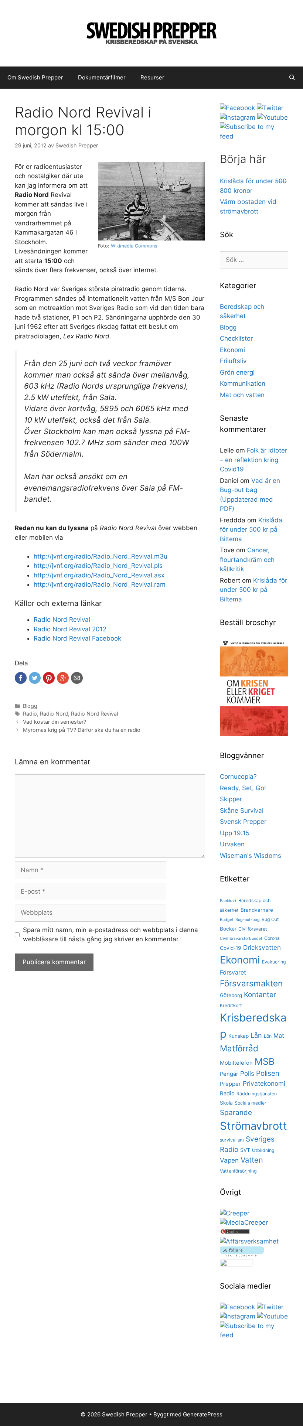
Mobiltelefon (236, 1063)
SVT (245, 1150)
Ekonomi (232, 350)
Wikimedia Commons (134, 246)
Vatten (252, 1160)
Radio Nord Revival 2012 (70, 629)
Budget (227, 919)
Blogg (30, 706)
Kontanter (260, 994)
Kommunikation (242, 383)
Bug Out (270, 919)
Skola (226, 1103)
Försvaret (233, 972)
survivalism (232, 1140)
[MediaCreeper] (244, 1222)
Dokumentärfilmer (102, 77)
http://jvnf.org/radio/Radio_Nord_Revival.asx (99, 575)
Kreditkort (231, 1005)
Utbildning (263, 1150)
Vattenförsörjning (238, 1171)
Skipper (231, 799)
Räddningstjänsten (256, 1093)
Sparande (236, 1112)
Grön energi (237, 372)
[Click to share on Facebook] (21, 678)
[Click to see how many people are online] (234, 1232)
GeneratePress (202, 1414)
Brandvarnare (257, 910)
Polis (247, 1073)
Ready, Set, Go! (243, 788)
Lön (268, 1036)
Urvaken (232, 844)
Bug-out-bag (247, 919)
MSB (265, 1061)
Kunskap (238, 1036)
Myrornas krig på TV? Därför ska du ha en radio (81, 730)
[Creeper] (234, 1213)
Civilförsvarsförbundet (241, 938)
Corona (272, 938)
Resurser (152, 77)
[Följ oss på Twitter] (270, 108)
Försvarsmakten (251, 983)
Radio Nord (54, 713)
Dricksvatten (262, 947)
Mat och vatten (242, 395)
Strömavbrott (253, 1125)
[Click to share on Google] (63, 678)
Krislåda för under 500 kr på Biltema (251, 529)
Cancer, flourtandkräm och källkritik (247, 559)
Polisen (267, 1073)
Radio (30, 713)
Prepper (230, 1084)
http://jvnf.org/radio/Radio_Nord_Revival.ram (100, 584)
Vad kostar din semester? (54, 722)
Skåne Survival (241, 810)
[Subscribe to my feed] (254, 136)
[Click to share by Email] (77, 678)
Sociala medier (250, 1103)
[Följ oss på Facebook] (237, 108)
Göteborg (231, 995)
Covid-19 (230, 948)
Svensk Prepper (243, 821)
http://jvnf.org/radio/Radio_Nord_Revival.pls (98, 565)
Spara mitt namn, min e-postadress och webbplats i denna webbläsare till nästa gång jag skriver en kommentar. (110, 934)
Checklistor (236, 338)
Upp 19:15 (234, 833)
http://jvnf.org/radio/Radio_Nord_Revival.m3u (100, 556)
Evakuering (274, 962)
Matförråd (239, 1048)
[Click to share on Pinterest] (49, 678)
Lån (256, 1035)
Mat (278, 1035)
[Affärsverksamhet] (249, 1241)
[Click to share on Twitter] (35, 678)
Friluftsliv (233, 361)
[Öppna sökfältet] (292, 77)
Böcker (228, 929)
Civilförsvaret (252, 929)
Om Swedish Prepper (35, 77)
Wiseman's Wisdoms (250, 855)
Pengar (229, 1074)
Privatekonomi (264, 1083)
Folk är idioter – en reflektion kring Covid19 (253, 460)
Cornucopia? (238, 776)
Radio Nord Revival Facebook (77, 638)
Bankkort (228, 900)
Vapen (229, 1160)
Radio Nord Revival (62, 619)
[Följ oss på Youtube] (272, 117)
